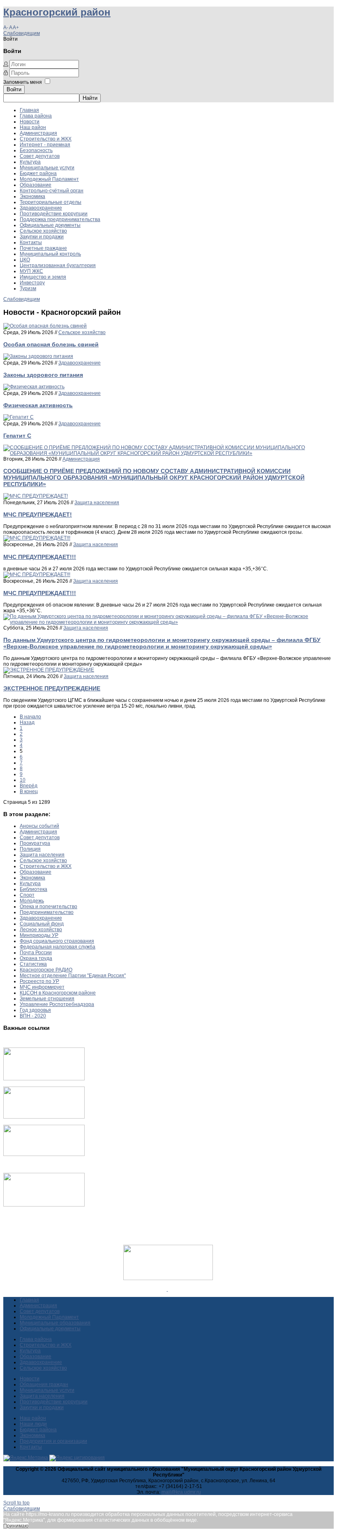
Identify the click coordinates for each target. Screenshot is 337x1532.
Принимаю (15, 1526)
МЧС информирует (42, 987)
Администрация (38, 133)
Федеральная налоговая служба (57, 947)
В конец (29, 791)
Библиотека (33, 889)
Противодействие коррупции (54, 214)
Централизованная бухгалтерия (58, 265)
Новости (29, 122)
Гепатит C (17, 435)
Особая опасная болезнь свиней (51, 344)
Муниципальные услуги (47, 168)
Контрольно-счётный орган (51, 191)
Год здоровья (35, 1010)
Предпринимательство (47, 912)
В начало (30, 717)
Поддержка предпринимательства (60, 219)
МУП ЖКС (31, 271)
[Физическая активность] (34, 387)
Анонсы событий (39, 826)
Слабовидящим (21, 33)
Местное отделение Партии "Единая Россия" (73, 975)
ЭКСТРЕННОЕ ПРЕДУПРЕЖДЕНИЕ (51, 688)
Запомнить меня (22, 82)
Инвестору (32, 283)
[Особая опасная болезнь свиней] (45, 326)
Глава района (36, 116)
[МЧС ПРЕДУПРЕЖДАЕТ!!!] (36, 538)
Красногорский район (57, 12)
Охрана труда (36, 958)
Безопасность (36, 150)
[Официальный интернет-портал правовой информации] (167, 1289)
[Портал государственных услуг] (44, 1079)
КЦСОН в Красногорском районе (58, 993)
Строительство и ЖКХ (46, 139)
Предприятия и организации (53, 1441)
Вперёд (28, 786)
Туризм (28, 288)
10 (22, 780)
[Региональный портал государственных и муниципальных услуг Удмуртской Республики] (44, 1117)
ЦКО (25, 260)
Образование (35, 185)
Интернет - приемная (45, 145)
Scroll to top (16, 1503)
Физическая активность (38, 405)
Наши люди (33, 1424)
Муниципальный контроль (50, 254)
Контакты (31, 242)
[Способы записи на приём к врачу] (44, 1154)
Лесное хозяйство (41, 929)
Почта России (36, 952)
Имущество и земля (43, 277)
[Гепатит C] (18, 417)
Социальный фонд (42, 924)
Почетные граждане (43, 248)
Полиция (30, 849)
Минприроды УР (39, 935)
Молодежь (32, 901)
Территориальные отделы (50, 202)
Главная (29, 110)
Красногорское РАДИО (46, 970)
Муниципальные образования (55, 1323)
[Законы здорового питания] (38, 356)
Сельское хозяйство (43, 231)
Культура (30, 162)
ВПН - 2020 (33, 1016)
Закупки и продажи (42, 237)
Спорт (27, 895)
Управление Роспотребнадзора (57, 1004)
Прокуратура (35, 843)
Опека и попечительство (48, 906)
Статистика (33, 964)
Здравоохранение (41, 208)
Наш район (33, 127)
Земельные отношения (47, 998)
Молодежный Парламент (49, 179)
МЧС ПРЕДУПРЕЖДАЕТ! (37, 514)
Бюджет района (38, 173)
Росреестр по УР (39, 981)
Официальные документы (50, 225)
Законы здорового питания (43, 374)
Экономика (32, 196)
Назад (27, 722)
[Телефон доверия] (44, 1205)
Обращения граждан (44, 1384)
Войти (14, 89)
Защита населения (96, 502)
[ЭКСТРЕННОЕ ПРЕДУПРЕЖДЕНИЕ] (48, 670)
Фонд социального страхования (57, 941)
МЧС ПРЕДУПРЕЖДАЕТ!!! (39, 557)
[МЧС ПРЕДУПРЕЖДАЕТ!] (35, 496)
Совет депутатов (40, 156)
